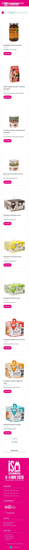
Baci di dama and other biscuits (13, 174)
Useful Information (9, 538)
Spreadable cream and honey (12, 45)
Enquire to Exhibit (9, 536)
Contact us (7, 539)
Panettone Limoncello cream (12, 257)
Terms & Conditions (19, 543)
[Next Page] (13, 442)
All (2, 12)
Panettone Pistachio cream (11, 298)
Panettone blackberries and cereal (14, 339)
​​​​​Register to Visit (8, 534)
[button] (26, 3)
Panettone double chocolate (12, 424)
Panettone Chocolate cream (12, 215)
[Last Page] (15, 442)
